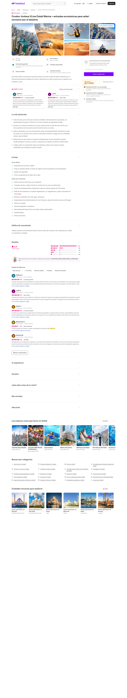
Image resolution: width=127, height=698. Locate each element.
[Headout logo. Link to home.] (18, 3)
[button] (38, 39)
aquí (19, 194)
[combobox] (49, 3)
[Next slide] (78, 89)
